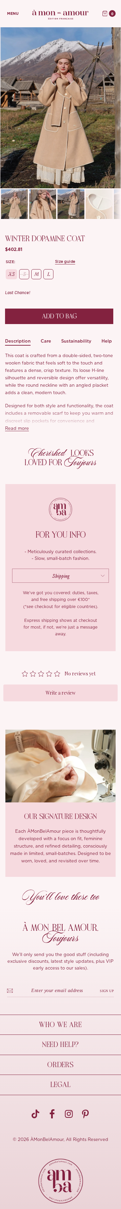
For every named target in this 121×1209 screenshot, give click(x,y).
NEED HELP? (60, 1045)
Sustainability (76, 341)
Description (18, 341)
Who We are (60, 1025)
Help (107, 341)
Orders (60, 1065)
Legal (60, 1085)
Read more (17, 428)
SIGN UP (107, 991)
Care (46, 341)
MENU (12, 13)
